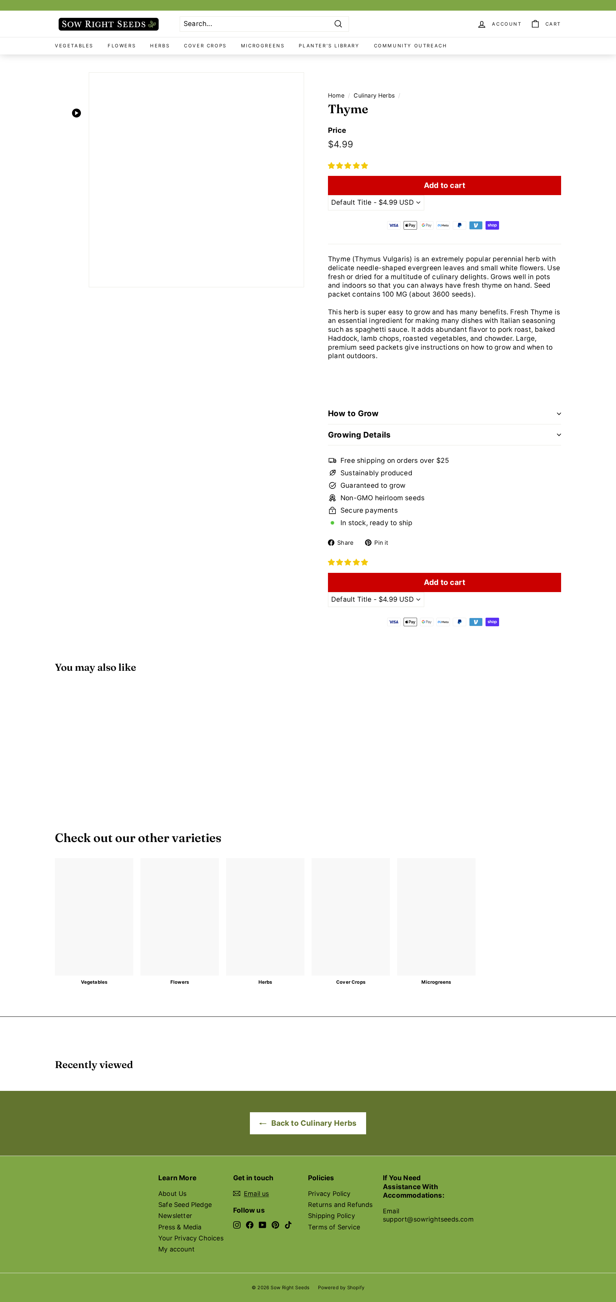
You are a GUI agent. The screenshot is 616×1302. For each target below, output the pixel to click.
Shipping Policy (331, 1215)
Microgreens (263, 45)
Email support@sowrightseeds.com (428, 1215)
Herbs (160, 45)
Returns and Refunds (340, 1204)
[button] (348, 166)
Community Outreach (410, 45)
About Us (172, 1193)
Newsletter (175, 1215)
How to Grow (353, 413)
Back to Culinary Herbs (312, 1123)
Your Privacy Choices (191, 1238)
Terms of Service (334, 1227)
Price (337, 130)
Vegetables (74, 45)
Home (336, 95)
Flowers (122, 45)
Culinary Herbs (374, 95)
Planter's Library (329, 45)
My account (176, 1249)
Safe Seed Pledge (185, 1204)
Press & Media (179, 1227)
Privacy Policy (329, 1193)
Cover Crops (205, 45)
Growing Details (359, 434)
